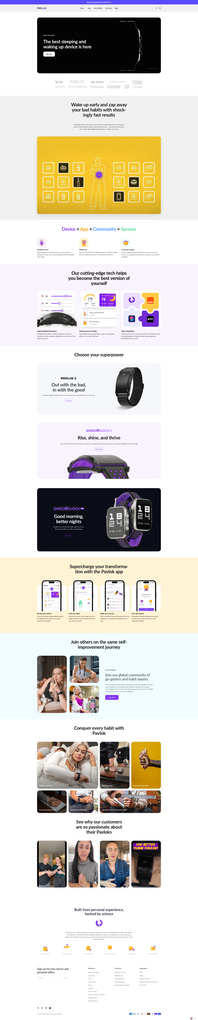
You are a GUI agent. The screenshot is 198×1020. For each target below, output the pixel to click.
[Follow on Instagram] (46, 1008)
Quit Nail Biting (119, 979)
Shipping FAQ (92, 998)
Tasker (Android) (145, 979)
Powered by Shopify (55, 1014)
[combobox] (192, 1018)
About (90, 985)
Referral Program (93, 972)
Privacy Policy (92, 991)
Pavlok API (143, 985)
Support (90, 988)
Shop (81, 8)
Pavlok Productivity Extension (149, 982)
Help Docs (91, 975)
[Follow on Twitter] (42, 1008)
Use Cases (108, 8)
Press (90, 979)
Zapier (142, 975)
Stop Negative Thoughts (122, 985)
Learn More (111, 697)
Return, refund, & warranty (96, 994)
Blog (116, 8)
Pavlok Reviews (93, 1001)
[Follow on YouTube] (50, 1008)
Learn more (69, 400)
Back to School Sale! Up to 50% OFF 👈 (99, 2)
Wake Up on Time (120, 972)
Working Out (119, 975)
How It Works (98, 8)
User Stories (92, 982)
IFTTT (141, 972)
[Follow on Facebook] (38, 1008)
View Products (51, 55)
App (89, 8)
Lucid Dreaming (119, 982)
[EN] (192, 1018)
